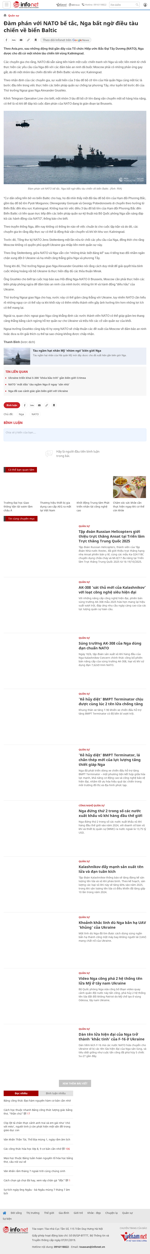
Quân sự (13, 15)
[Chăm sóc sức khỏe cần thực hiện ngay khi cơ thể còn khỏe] (129, 487)
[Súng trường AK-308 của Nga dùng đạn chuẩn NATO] (39, 660)
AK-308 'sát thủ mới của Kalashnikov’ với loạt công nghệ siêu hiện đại (112, 590)
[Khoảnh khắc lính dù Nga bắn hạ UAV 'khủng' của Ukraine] (39, 940)
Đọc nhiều (21, 1093)
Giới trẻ (78, 1213)
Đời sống (16, 1213)
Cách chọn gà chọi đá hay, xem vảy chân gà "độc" (34, 1180)
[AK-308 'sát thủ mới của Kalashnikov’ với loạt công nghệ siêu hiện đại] (39, 604)
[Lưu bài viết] (35, 40)
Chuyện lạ (111, 1213)
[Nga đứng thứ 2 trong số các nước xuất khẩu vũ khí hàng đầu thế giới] (39, 828)
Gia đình (64, 1213)
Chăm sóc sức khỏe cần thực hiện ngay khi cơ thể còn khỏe (128, 506)
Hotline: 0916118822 (95, 4)
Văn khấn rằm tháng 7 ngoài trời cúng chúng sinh (34, 1171)
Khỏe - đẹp (94, 1213)
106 (67, 1148)
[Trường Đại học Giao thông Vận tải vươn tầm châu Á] (20, 487)
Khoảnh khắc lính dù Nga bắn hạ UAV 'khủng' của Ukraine (112, 925)
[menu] (6, 4)
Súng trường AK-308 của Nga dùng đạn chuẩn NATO (110, 645)
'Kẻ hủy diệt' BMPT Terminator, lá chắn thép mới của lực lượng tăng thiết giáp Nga (110, 760)
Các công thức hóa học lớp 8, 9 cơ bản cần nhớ (32, 1148)
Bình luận (12, 405)
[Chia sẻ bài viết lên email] (21, 40)
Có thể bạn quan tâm (21, 469)
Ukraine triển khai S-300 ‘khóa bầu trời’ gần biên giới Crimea (47, 378)
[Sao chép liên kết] (28, 40)
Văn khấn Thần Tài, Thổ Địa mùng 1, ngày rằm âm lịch (37, 1139)
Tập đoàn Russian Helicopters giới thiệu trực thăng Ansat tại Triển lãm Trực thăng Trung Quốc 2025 (112, 536)
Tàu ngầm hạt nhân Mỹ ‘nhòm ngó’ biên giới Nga (67, 350)
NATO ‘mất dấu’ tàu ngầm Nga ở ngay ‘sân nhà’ (39, 384)
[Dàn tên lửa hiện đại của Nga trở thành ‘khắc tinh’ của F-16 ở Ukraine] (39, 1051)
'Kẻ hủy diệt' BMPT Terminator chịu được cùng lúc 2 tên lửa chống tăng (111, 701)
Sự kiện (7, 1218)
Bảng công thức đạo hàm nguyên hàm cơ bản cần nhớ (37, 1100)
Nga (21, 414)
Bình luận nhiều (56, 1093)
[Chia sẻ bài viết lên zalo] (13, 40)
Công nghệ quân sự (92, 805)
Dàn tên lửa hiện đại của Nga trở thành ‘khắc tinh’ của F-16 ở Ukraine (112, 1037)
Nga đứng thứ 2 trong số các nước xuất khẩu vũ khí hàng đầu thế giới (110, 813)
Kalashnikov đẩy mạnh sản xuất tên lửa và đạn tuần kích (111, 869)
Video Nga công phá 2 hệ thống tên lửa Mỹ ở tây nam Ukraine (110, 981)
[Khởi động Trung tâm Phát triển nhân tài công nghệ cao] (93, 487)
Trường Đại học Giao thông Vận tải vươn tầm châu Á (18, 506)
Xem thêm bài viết (75, 1083)
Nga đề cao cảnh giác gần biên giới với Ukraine (38, 391)
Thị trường (33, 1213)
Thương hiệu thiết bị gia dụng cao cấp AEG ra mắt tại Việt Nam (55, 506)
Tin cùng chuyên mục (21, 518)
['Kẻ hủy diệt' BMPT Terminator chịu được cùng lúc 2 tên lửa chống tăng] (39, 716)
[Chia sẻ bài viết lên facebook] (6, 40)
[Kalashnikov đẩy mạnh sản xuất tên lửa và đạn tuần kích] (39, 884)
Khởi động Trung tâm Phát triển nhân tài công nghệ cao (93, 506)
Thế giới (49, 1213)
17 (28, 1113)
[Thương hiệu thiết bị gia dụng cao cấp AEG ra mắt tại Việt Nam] (56, 487)
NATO (35, 414)
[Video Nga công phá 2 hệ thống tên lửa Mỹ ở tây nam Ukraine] (39, 995)
